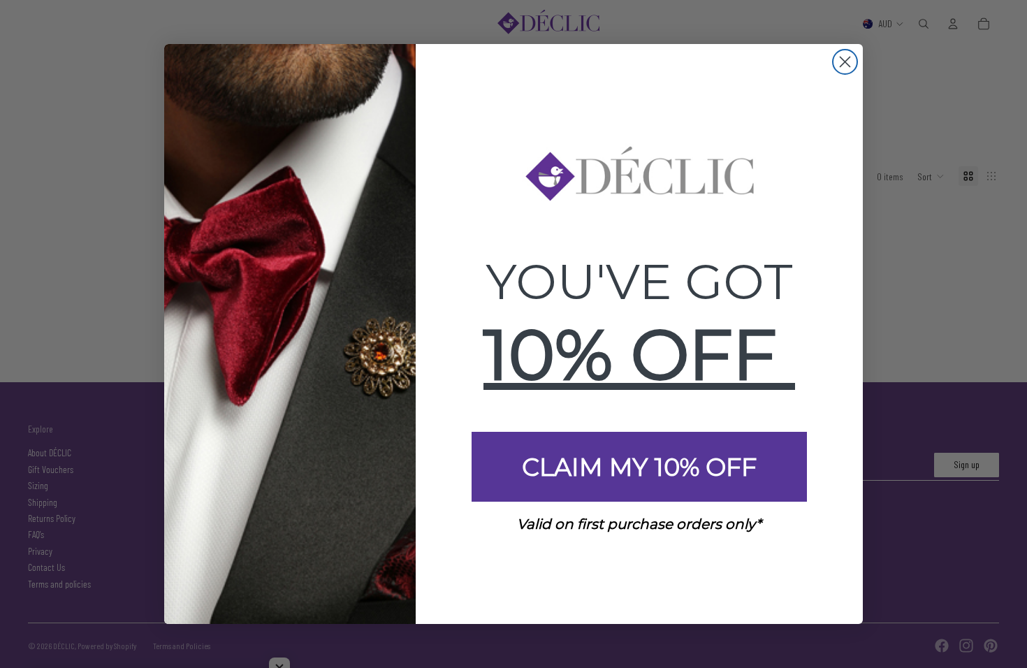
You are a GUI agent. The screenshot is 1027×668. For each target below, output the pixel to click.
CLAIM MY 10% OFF (639, 467)
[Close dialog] (845, 62)
